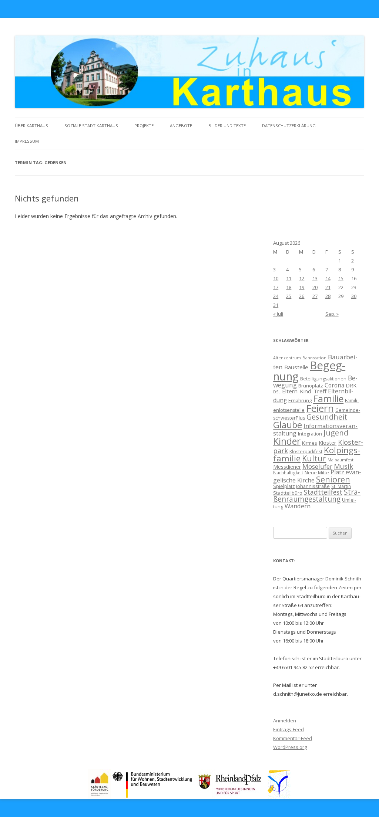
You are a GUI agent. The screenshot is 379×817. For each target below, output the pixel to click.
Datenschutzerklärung (289, 125)
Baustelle (296, 367)
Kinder (287, 441)
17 (275, 287)
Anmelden (284, 720)
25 (288, 296)
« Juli (278, 314)
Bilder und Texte (227, 125)
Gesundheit (326, 417)
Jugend (335, 433)
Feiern (320, 408)
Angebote (181, 125)
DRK (351, 385)
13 (315, 278)
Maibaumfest (340, 459)
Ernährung (300, 400)
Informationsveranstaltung (315, 430)
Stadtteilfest (323, 492)
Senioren (333, 479)
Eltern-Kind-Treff (304, 391)
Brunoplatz (310, 385)
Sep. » (332, 314)
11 (288, 278)
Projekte (144, 125)
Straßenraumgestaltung (316, 495)
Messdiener (287, 466)
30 (353, 296)
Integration (310, 434)
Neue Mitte (317, 472)
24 (275, 296)
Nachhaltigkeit (288, 472)
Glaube (287, 425)
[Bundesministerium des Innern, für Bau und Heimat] (152, 796)
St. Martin (341, 486)
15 (340, 278)
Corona (334, 385)
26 (301, 296)
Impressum (27, 141)
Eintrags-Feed (288, 729)
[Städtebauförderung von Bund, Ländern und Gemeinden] (99, 796)
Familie (328, 398)
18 (288, 287)
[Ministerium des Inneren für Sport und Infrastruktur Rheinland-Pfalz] (230, 796)
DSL (277, 391)
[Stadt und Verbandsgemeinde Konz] (279, 796)
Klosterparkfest (305, 451)
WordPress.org (290, 747)
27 (315, 296)
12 (301, 278)
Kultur (314, 458)
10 (275, 278)
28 (328, 296)
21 (328, 287)
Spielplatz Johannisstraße (301, 486)
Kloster (327, 442)
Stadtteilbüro (287, 492)
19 (301, 287)
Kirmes (309, 443)
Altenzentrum (287, 357)
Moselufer (317, 466)
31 (275, 305)
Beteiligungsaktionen (323, 379)
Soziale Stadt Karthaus (91, 125)
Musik (343, 466)
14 (328, 278)
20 (315, 287)
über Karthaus (31, 125)
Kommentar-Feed (292, 738)
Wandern (298, 506)
